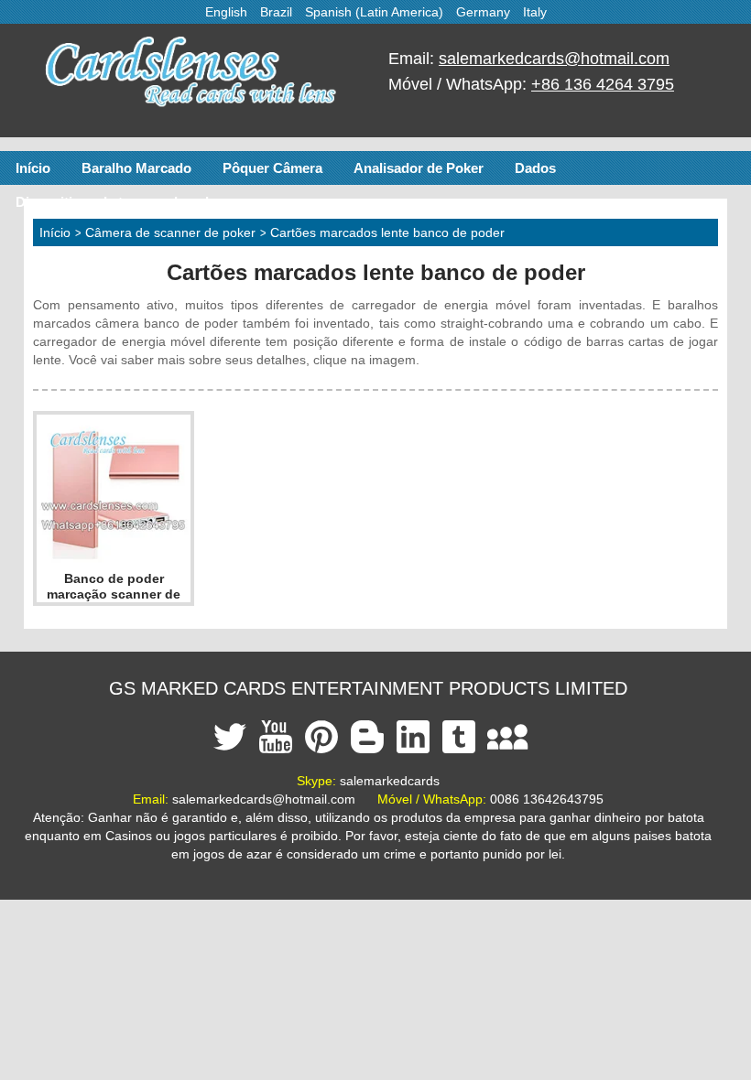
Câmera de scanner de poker (170, 232)
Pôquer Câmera (272, 168)
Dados (535, 168)
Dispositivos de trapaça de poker (120, 202)
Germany (483, 12)
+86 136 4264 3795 (602, 84)
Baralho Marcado (136, 168)
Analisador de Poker (419, 168)
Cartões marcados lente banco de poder (387, 232)
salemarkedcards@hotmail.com (554, 58)
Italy (535, 12)
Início (33, 168)
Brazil (276, 12)
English (226, 12)
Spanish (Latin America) (374, 12)
